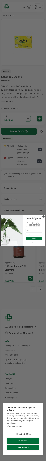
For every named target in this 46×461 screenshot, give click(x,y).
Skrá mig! (34, 238)
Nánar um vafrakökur (14, 426)
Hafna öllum (23, 441)
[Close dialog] (43, 216)
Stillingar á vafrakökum (22, 434)
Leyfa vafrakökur (23, 448)
